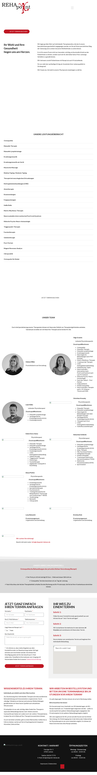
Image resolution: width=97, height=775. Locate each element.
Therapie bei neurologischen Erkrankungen (19, 178)
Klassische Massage (11, 167)
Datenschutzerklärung (33, 659)
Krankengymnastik (10, 157)
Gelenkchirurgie (9, 237)
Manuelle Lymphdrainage (13, 151)
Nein (11, 630)
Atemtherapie (9, 189)
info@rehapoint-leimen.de (51, 758)
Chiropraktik (8, 254)
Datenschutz (52, 764)
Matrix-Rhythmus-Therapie (13, 210)
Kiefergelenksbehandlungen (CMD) (16, 184)
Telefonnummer (30, 619)
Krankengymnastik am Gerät (14, 162)
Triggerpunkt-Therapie (12, 227)
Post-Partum (8, 243)
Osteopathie (8, 140)
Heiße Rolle (8, 205)
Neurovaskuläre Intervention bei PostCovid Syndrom (22, 216)
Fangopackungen (10, 200)
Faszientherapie (9, 232)
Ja (7, 630)
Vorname (8, 611)
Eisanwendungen (10, 194)
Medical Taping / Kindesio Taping (15, 173)
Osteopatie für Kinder (12, 259)
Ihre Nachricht (9, 634)
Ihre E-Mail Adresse (11, 619)
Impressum (43, 764)
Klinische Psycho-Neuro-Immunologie (17, 221)
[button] (72, 7)
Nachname (28, 611)
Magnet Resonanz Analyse (13, 248)
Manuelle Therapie (10, 146)
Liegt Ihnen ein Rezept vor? (13, 627)
